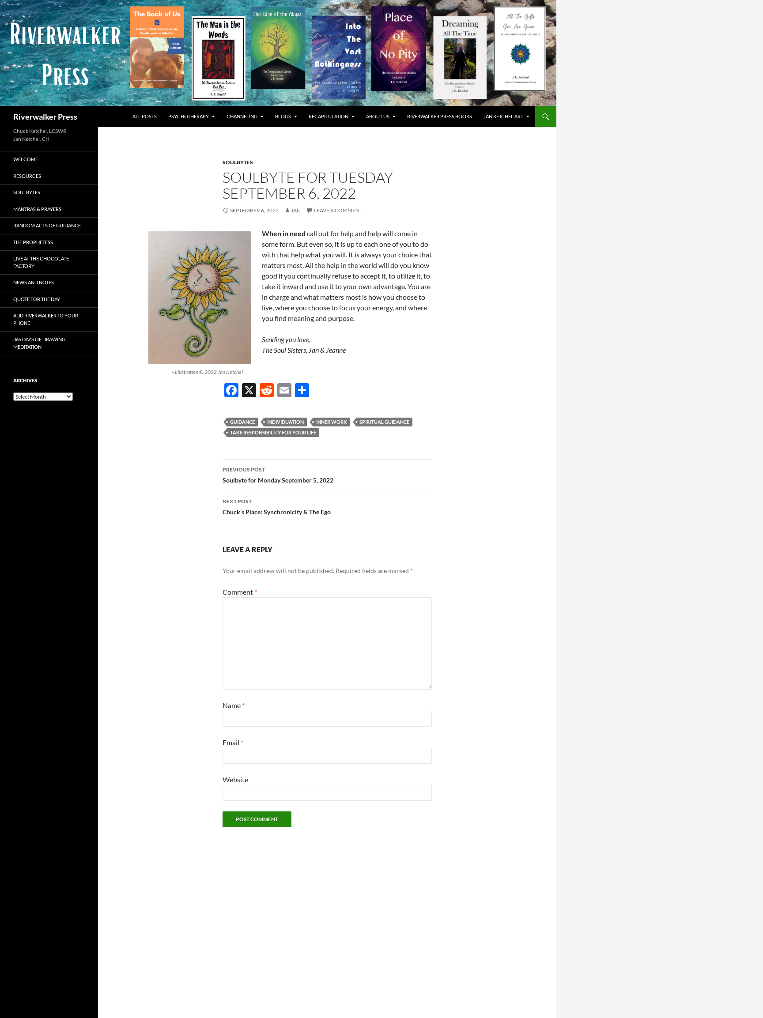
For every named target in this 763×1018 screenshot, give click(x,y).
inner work (331, 422)
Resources (27, 176)
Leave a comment (338, 210)
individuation (285, 422)
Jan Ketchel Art (503, 116)
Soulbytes (238, 162)
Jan (296, 210)
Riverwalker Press (45, 116)
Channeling (242, 116)
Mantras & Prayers (37, 209)
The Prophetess (33, 242)
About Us (377, 116)
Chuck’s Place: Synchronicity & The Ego (277, 507)
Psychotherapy (188, 116)
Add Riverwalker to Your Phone (45, 319)
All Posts (144, 116)
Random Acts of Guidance (47, 225)
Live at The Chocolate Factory (41, 262)
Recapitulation (328, 116)
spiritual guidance (384, 422)
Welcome (25, 159)
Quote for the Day (36, 299)
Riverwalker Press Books (439, 116)
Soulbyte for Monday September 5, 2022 (278, 475)
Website (235, 779)
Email (233, 742)
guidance (242, 422)
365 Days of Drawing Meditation (39, 343)
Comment (240, 592)
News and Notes (33, 282)
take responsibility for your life (273, 432)
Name (234, 705)
